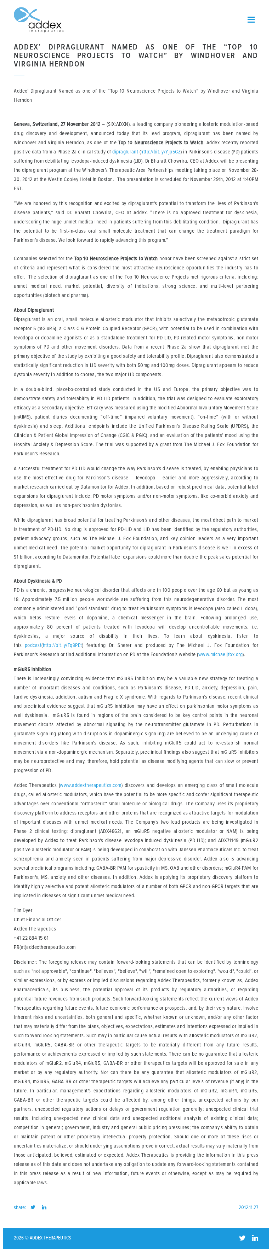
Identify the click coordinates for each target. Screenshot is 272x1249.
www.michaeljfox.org (220, 654)
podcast (33, 645)
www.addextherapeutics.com (90, 785)
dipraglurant (125, 151)
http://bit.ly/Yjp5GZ (161, 151)
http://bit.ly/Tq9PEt (62, 645)
